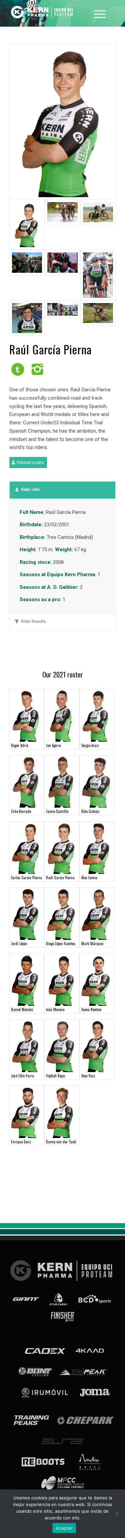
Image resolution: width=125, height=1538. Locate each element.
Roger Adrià (19, 745)
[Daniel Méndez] (26, 980)
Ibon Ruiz (88, 1075)
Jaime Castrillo (57, 811)
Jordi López (19, 943)
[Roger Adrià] (26, 716)
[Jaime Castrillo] (61, 782)
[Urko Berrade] (26, 782)
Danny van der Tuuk (61, 1141)
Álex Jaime (89, 877)
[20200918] (62, 318)
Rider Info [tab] (30, 489)
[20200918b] (98, 318)
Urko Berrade (21, 811)
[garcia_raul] (62, 121)
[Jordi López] (26, 914)
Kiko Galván (90, 811)
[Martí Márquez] (97, 914)
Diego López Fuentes (60, 943)
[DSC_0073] (62, 275)
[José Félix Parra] (26, 1046)
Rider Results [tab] (33, 621)
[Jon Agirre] (61, 716)
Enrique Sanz (21, 1141)
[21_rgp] (27, 318)
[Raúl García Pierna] (61, 848)
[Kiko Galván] (97, 782)
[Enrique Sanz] (26, 1112)
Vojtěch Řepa (55, 1075)
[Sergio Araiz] (97, 716)
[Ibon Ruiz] (97, 1046)
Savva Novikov (91, 1009)
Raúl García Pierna (60, 877)
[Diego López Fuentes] (61, 914)
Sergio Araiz (90, 745)
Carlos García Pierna (26, 877)
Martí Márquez (92, 943)
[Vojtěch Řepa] (61, 1046)
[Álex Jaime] (97, 848)
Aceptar (64, 1528)
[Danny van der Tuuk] (61, 1112)
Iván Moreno (55, 1009)
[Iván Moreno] (61, 980)
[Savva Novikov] (97, 980)
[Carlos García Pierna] (26, 848)
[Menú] (100, 13)
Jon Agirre (53, 745)
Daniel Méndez (22, 1009)
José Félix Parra (22, 1075)
